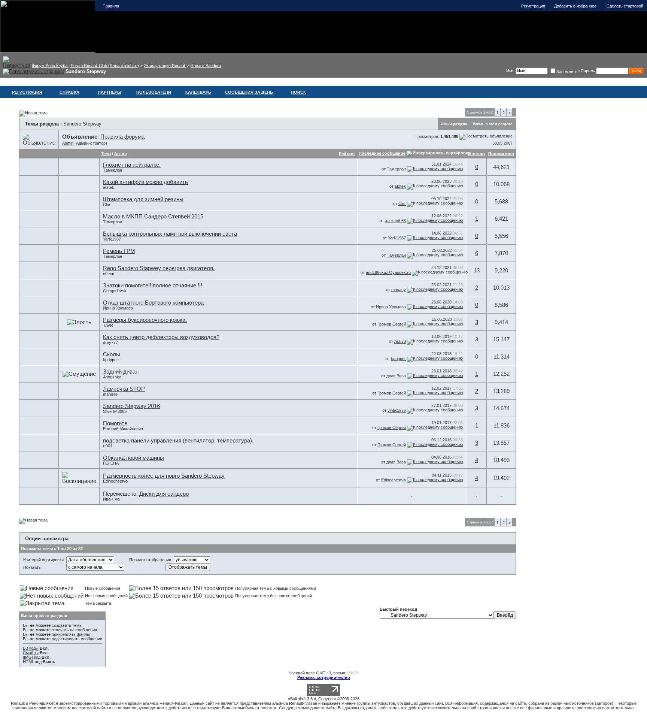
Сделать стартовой (625, 6)
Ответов (476, 153)
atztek (108, 187)
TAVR (108, 325)
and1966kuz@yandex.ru (388, 272)
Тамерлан (112, 170)
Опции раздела (454, 124)
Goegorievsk (115, 290)
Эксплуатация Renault (165, 65)
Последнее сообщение (382, 153)
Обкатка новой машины (133, 458)
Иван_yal (111, 499)
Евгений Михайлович (123, 428)
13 (477, 271)
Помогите (115, 423)
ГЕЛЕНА (111, 463)
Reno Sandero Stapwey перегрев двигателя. (159, 268)
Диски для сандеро (164, 494)
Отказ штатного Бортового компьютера (153, 303)
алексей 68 (395, 220)
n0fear (109, 273)
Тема (106, 153)
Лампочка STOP (124, 389)
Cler (106, 204)
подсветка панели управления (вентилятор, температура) (177, 441)
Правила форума (122, 137)
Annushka (112, 377)
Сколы (111, 354)
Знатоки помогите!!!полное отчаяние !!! (152, 285)
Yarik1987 (112, 239)
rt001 (107, 446)
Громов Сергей (391, 324)
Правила (111, 6)
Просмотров (501, 153)
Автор (120, 153)
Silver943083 (115, 411)
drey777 (110, 342)
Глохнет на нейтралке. (132, 165)
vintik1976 (397, 410)
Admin (67, 143)
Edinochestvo (115, 481)
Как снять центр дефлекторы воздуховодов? (161, 337)
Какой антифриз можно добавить (145, 182)
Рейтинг (347, 153)
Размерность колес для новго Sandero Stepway (164, 476)
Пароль (588, 71)
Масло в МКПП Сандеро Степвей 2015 (153, 217)
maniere (110, 394)
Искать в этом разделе (492, 124)
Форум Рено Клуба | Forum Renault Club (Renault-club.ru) (85, 65)
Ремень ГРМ (119, 251)
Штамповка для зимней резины (143, 199)
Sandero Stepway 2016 (131, 406)
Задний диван (121, 372)
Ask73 (400, 341)
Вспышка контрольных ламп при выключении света (170, 234)
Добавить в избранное (575, 6)
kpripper (110, 359)
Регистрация (533, 6)
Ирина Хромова (118, 308)
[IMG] (28, 657)
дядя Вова (396, 376)
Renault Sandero (206, 65)
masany (398, 289)
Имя (510, 71)
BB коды (31, 648)
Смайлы (31, 652)
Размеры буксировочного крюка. (145, 320)
